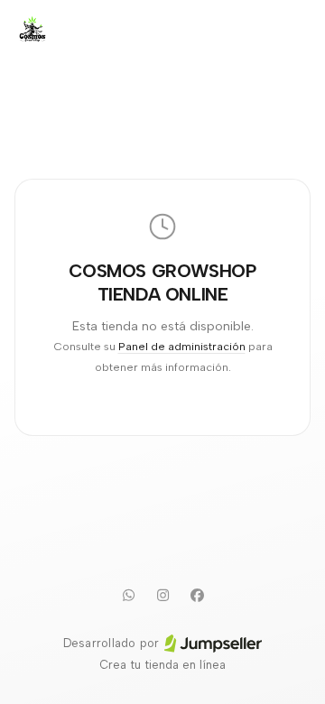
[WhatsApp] (128, 595)
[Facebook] (197, 595)
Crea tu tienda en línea (162, 665)
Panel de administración (182, 346)
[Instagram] (162, 595)
